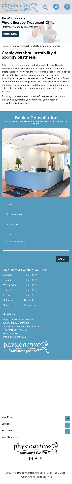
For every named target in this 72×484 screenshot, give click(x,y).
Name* (9, 204)
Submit (62, 259)
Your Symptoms (10, 437)
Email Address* (14, 224)
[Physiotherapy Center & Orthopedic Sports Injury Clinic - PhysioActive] (20, 7)
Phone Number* (14, 214)
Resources (7, 430)
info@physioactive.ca (14, 337)
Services (6, 424)
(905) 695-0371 (11, 333)
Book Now (10, 34)
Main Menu (7, 417)
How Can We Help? (16, 241)
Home (5, 46)
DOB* (9, 234)
